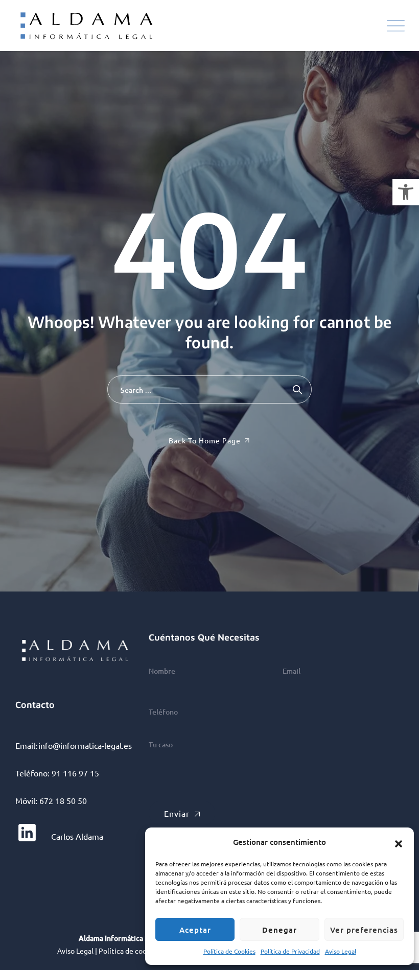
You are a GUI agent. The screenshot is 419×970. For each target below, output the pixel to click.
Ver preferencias (364, 930)
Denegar (279, 930)
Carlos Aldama (76, 836)
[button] (405, 192)
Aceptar (195, 930)
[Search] (298, 389)
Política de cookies (129, 950)
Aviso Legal (340, 951)
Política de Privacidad (290, 951)
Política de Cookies (229, 951)
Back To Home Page (205, 440)
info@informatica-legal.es (85, 745)
